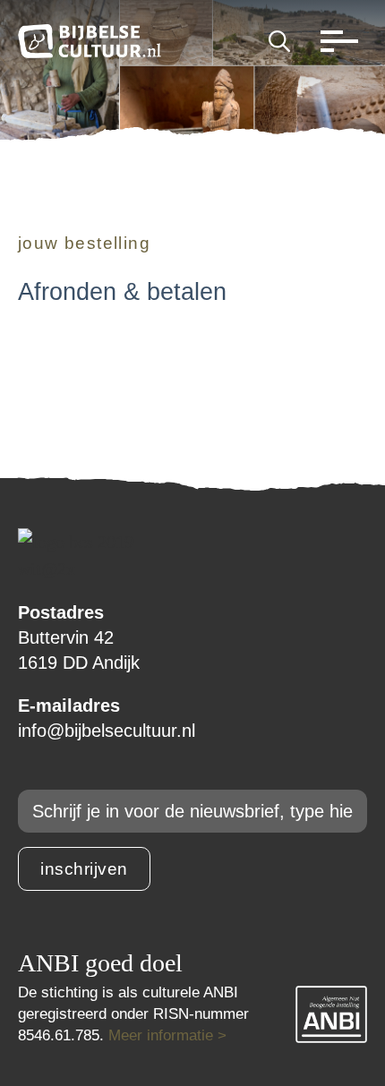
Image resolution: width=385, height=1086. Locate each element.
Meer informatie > (167, 1035)
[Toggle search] (279, 41)
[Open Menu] (335, 41)
